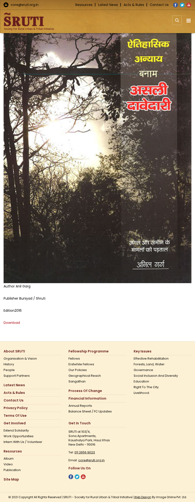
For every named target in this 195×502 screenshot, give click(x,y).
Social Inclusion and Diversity (156, 376)
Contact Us (159, 4)
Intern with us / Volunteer (23, 442)
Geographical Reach (84, 376)
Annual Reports (80, 406)
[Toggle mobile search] (177, 23)
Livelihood (141, 393)
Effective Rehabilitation (151, 358)
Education (141, 381)
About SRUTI (14, 351)
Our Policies (77, 370)
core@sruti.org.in (25, 4)
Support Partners (17, 376)
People (9, 370)
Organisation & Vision (20, 358)
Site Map (11, 479)
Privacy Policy (16, 408)
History (9, 364)
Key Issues (142, 351)
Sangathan (77, 381)
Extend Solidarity (16, 430)
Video (8, 464)
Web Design (142, 497)
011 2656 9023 (84, 452)
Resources (84, 4)
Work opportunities (19, 436)
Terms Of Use (15, 415)
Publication (12, 470)
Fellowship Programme (88, 351)
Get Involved (15, 423)
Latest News (108, 4)
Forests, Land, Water (149, 364)
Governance (143, 370)
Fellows (74, 358)
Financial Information (87, 398)
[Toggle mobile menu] (188, 20)
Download (12, 322)
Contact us (14, 400)
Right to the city (146, 387)
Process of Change (85, 391)
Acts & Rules (134, 4)
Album (9, 459)
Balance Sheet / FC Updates (90, 411)
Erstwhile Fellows (81, 364)
